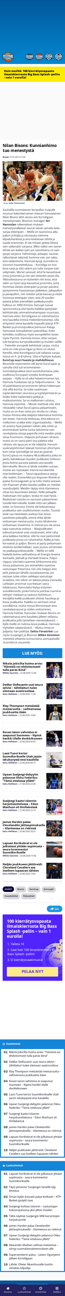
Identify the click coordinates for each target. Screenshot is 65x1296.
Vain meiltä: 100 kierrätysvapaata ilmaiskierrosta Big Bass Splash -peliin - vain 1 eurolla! (32, 74)
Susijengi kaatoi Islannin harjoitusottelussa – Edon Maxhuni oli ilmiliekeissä (20, 804)
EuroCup (34, 889)
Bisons (20, 889)
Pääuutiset (28, 895)
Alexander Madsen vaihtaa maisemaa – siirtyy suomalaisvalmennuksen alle (33, 1247)
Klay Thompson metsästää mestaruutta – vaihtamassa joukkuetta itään (22, 709)
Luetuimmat (14, 1165)
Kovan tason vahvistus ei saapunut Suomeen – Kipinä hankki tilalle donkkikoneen (22, 735)
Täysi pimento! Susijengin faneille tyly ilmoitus (32, 1189)
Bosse (6, 156)
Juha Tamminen (17, 203)
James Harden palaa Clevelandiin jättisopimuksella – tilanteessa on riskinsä (24, 825)
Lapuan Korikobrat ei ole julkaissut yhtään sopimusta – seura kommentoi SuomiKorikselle (23, 847)
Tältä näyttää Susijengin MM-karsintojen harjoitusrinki (34, 1218)
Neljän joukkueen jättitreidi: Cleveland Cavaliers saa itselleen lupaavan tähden (22, 867)
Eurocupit (49, 889)
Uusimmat (13, 1044)
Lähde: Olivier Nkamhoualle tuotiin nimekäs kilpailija (31, 1266)
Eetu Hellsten (10, 693)
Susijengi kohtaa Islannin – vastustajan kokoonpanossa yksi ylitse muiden (33, 1208)
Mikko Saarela (10, 672)
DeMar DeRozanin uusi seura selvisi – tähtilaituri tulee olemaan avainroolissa (23, 688)
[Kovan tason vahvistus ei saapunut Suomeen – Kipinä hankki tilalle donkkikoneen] (54, 739)
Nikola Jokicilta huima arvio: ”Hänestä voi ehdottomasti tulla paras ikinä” (23, 666)
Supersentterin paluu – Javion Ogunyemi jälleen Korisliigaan (34, 1256)
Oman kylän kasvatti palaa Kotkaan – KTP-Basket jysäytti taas (35, 1198)
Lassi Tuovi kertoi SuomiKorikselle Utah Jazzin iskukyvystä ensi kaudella (22, 756)
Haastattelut (11, 895)
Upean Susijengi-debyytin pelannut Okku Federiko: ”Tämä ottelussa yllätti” (20, 777)
